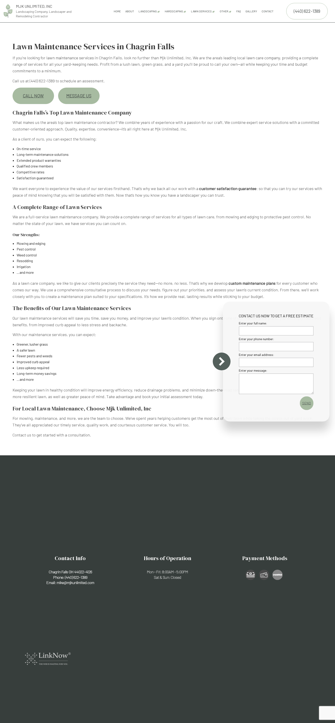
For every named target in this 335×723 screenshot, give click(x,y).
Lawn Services (201, 11)
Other (224, 11)
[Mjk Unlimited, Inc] (8, 10)
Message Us (78, 95)
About (129, 11)
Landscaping (148, 11)
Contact (267, 11)
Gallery (251, 11)
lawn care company (263, 57)
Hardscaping (174, 11)
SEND (305, 403)
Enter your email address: (255, 355)
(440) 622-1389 (307, 11)
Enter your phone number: (255, 339)
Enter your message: (252, 370)
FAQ (238, 11)
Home (117, 11)
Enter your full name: (252, 323)
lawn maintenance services (70, 57)
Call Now (33, 95)
